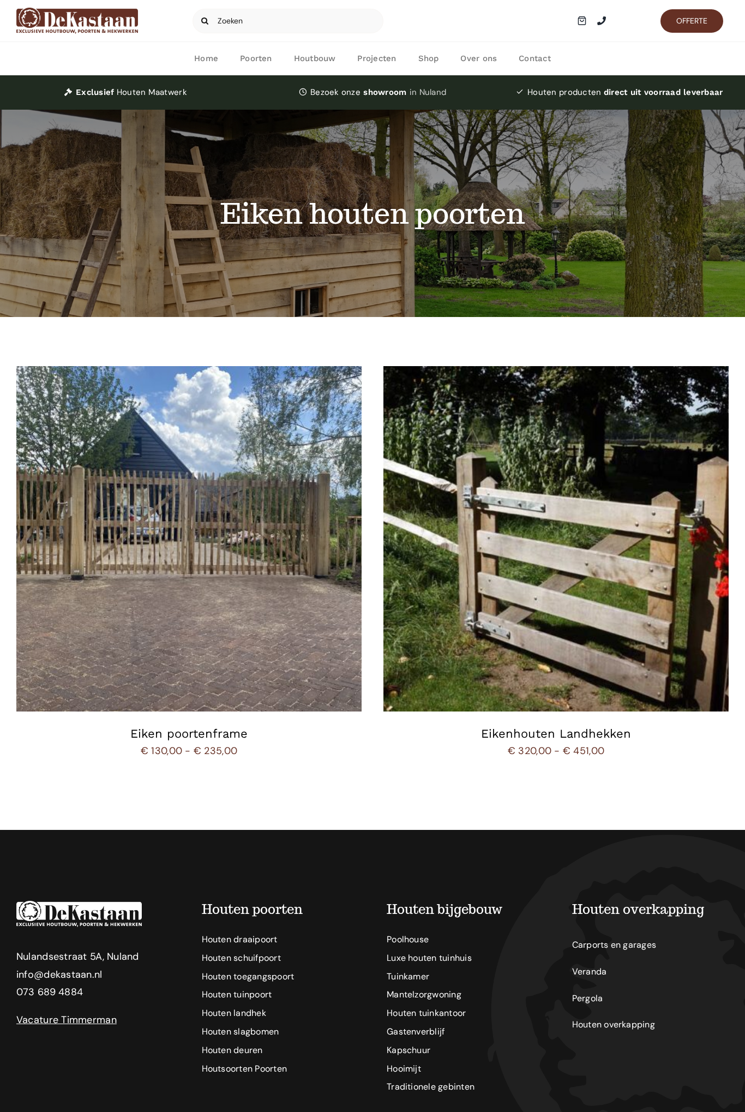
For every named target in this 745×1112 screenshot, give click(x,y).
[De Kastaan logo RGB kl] (77, 12)
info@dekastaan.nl (59, 974)
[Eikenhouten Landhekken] (556, 374)
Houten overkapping (638, 909)
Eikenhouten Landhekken (556, 733)
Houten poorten (252, 909)
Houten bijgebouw (444, 909)
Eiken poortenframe (189, 733)
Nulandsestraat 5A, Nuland (77, 956)
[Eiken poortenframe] (189, 374)
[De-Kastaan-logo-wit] (79, 905)
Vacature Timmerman (66, 1019)
